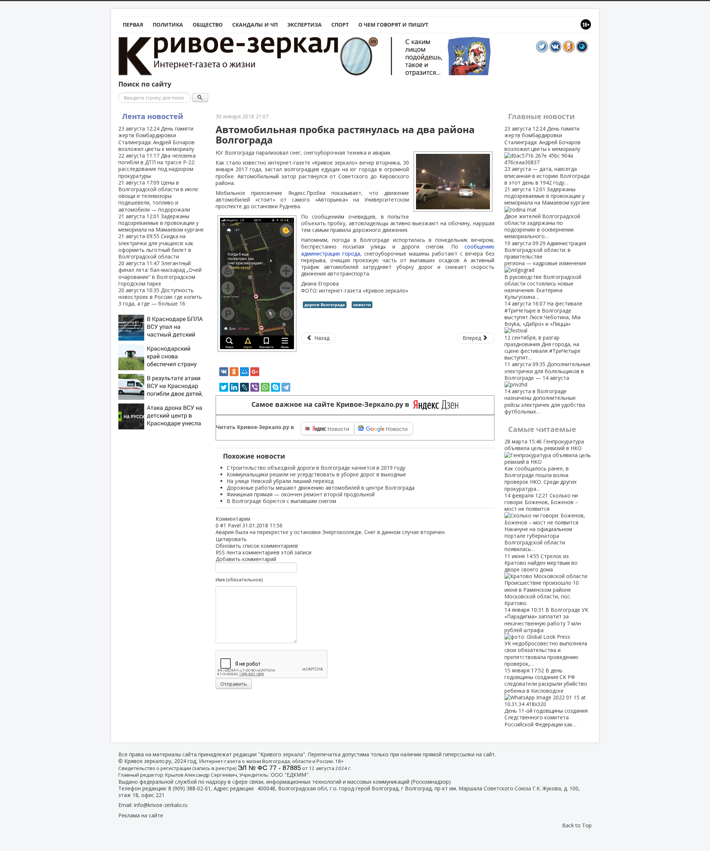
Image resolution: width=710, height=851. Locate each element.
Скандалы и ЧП (255, 24)
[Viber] (254, 387)
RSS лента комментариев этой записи (263, 552)
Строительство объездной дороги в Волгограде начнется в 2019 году (316, 467)
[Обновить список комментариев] (254, 518)
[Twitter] (223, 387)
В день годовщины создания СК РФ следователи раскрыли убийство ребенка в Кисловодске (546, 697)
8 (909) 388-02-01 (189, 788)
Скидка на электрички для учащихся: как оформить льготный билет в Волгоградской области (155, 246)
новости (362, 304)
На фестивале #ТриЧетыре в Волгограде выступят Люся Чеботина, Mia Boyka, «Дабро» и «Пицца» (543, 330)
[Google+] (254, 371)
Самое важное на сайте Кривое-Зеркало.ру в (332, 404)
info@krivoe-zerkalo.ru (160, 804)
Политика (168, 24)
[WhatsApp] (265, 387)
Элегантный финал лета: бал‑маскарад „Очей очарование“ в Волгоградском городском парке (160, 273)
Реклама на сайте (140, 815)
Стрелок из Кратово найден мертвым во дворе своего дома (541, 580)
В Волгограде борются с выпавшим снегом (281, 500)
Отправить (233, 684)
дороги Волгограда (324, 304)
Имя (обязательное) (239, 579)
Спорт (340, 24)
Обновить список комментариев (257, 545)
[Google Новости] (383, 429)
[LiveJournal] (244, 387)
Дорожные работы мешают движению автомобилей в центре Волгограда (321, 487)
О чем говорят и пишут (393, 24)
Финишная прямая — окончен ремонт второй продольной (301, 494)
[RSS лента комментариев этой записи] (252, 518)
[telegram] (285, 387)
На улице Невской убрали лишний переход (280, 480)
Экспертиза (304, 24)
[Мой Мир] (244, 371)
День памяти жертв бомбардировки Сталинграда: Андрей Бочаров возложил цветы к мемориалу (156, 138)
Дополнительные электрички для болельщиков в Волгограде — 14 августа (547, 388)
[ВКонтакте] (223, 371)
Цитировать (231, 539)
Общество (208, 24)
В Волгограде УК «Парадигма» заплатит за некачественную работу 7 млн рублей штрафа (546, 636)
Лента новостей (152, 116)
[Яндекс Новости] (327, 429)
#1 (223, 525)
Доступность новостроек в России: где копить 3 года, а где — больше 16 (160, 297)
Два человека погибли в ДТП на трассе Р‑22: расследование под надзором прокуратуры (157, 165)
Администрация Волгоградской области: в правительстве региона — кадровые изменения (545, 270)
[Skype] (275, 387)
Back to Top (577, 825)
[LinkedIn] (234, 387)
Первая (133, 24)
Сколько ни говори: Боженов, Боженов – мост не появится (541, 522)
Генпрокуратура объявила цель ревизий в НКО (544, 465)
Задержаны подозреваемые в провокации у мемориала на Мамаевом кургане (161, 223)
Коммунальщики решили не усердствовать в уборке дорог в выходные (316, 474)
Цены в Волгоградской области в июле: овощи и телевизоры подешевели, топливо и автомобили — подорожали (158, 196)
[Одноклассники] (234, 371)
